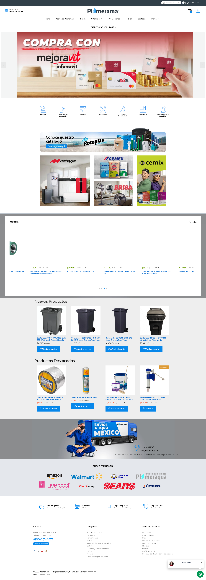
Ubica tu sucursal (41, 544)
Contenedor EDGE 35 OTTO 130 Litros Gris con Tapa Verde (153, 339)
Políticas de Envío (149, 551)
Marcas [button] (154, 19)
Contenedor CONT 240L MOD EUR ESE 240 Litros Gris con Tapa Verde (85, 339)
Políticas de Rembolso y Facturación (157, 554)
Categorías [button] (95, 19)
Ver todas (192, 222)
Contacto (142, 19)
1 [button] (99, 288)
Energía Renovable (94, 532)
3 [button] (104, 288)
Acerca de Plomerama (65, 19)
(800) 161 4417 (172, 455)
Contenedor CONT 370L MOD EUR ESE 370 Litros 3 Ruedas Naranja (51, 339)
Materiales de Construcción (63, 115)
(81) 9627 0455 (123, 455)
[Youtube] (42, 551)
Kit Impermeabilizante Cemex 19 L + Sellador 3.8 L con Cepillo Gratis (120, 398)
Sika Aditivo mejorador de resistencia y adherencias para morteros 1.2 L (28, 272)
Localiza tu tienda (195, 3)
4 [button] (106, 288)
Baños (89, 551)
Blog (130, 19)
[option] (103, 65)
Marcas (90, 540)
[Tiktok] (51, 551)
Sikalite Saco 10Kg (169, 271)
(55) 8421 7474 (157, 455)
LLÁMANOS (13, 9)
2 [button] (101, 288)
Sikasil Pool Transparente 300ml (84, 397)
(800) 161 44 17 (149, 450)
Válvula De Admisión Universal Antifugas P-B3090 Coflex (152, 398)
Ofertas (145, 548)
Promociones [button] (114, 19)
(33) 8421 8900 (139, 455)
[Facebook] (34, 551)
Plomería (83, 114)
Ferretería (43, 114)
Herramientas (103, 114)
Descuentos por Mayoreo (97, 556)
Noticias (145, 546)
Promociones (148, 535)
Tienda (82, 19)
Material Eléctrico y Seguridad (163, 115)
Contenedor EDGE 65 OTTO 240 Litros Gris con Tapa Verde (119, 339)
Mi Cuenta (146, 532)
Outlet (89, 546)
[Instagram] (46, 551)
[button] (48, 349)
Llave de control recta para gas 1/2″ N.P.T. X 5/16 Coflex (138, 272)
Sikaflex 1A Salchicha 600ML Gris (63, 271)
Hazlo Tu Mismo (149, 543)
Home (47, 19)
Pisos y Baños (143, 114)
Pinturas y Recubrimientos (123, 115)
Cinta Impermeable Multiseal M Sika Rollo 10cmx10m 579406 (50, 398)
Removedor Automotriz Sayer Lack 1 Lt (102, 272)
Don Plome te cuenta (151, 540)
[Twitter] (38, 551)
